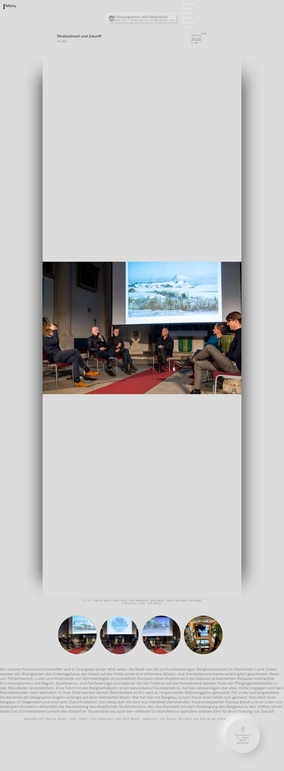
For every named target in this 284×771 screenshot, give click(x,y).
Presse (186, 13)
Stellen (187, 8)
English (187, 27)
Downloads (188, 22)
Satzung (187, 18)
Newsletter (189, 3)
